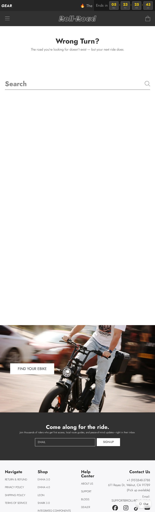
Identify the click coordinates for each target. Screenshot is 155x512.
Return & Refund (16, 479)
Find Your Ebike (32, 368)
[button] (7, 18)
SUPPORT (86, 491)
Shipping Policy (15, 495)
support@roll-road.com (131, 500)
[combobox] (77, 84)
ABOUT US (87, 483)
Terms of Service (16, 503)
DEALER (85, 507)
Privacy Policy (14, 487)
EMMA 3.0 (44, 479)
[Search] (147, 84)
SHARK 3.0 (44, 503)
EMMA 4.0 (44, 487)
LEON (41, 495)
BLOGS (85, 499)
